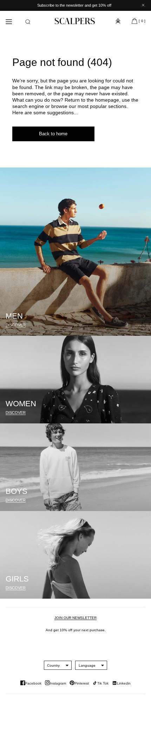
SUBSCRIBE (110, 391)
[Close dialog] (142, 326)
